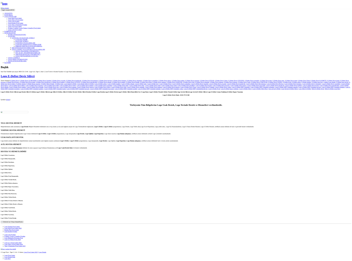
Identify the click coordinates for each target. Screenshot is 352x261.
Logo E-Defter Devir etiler (51, 85)
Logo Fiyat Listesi (9, 255)
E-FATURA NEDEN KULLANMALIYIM (28, 44)
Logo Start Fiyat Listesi (15, 18)
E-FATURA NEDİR (21, 39)
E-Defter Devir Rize (146, 82)
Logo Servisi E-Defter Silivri (289, 89)
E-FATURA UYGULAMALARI (25, 43)
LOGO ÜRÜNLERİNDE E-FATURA (26, 56)
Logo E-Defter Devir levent (311, 85)
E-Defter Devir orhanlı (104, 82)
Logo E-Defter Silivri (245, 89)
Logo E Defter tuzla (140, 84)
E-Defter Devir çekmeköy (134, 80)
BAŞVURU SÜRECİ (21, 41)
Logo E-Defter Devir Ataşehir (199, 84)
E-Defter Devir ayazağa (58, 80)
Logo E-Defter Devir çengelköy (331, 84)
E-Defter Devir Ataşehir (44, 80)
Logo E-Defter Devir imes (120, 85)
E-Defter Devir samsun (159, 82)
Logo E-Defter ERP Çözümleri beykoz (309, 87)
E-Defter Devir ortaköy (118, 82)
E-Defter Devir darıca (165, 80)
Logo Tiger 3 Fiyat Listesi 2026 (13, 244)
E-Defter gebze (296, 82)
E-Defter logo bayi (317, 82)
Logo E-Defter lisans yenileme (229, 89)
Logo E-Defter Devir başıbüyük (236, 84)
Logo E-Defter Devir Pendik (35, 87)
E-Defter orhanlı (21, 84)
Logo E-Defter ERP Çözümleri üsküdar (149, 89)
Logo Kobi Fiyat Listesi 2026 (13, 228)
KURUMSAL (8, 15)
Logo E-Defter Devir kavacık (221, 85)
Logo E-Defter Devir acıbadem (181, 84)
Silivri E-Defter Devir (318, 89)
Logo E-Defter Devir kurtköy (293, 85)
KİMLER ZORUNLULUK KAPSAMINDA (28, 46)
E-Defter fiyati (287, 82)
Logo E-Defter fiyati (214, 89)
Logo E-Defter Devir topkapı (153, 87)
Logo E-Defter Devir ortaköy (17, 87)
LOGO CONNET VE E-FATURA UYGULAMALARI (28, 49)
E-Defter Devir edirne (178, 80)
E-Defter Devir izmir (291, 80)
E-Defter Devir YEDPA (275, 82)
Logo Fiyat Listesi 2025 (31, 252)
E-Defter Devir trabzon (230, 82)
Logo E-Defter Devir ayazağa (217, 84)
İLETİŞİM (7, 62)
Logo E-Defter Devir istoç (136, 85)
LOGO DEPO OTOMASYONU (18, 59)
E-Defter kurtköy (306, 82)
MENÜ (7, 10)
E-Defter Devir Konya (12, 82)
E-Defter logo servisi (342, 82)
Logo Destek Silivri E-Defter (85, 84)
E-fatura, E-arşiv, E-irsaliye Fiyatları (14, 236)
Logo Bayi (7, 258)
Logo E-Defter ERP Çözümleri (241, 87)
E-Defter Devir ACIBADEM (28, 80)
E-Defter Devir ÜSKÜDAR (259, 82)
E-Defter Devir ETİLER (207, 80)
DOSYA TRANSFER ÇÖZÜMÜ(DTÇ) (27, 51)
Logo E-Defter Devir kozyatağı (256, 85)
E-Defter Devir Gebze (221, 80)
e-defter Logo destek (330, 82)
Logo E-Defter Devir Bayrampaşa (256, 84)
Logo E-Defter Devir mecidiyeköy (329, 85)
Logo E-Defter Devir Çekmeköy (311, 84)
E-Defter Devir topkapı (216, 82)
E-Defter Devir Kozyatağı (27, 82)
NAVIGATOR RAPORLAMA (17, 61)
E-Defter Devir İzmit (304, 80)
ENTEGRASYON (10, 33)
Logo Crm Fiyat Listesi (15, 29)
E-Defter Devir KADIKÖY (318, 80)
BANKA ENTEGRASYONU (17, 34)
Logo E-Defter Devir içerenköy (103, 85)
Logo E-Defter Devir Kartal (204, 85)
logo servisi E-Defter (274, 89)
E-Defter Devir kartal (333, 80)
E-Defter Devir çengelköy (150, 80)
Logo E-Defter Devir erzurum (34, 85)
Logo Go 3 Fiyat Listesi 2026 (13, 243)
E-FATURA (11, 36)
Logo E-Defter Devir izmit (169, 85)
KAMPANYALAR (10, 31)
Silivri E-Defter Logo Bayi (332, 89)
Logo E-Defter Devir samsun (67, 87)
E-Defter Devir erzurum (192, 80)
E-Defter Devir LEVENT (73, 82)
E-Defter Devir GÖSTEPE (236, 80)
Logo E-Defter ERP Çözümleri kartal (55, 89)
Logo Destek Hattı (9, 257)
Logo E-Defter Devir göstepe (85, 85)
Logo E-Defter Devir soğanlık (135, 87)
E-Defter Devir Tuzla (244, 82)
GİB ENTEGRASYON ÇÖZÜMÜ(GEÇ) (27, 54)
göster (8, 99)
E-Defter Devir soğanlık (202, 82)
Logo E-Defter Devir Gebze (68, 85)
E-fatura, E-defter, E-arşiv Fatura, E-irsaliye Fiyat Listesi (24, 28)
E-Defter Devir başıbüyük (73, 80)
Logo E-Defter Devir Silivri (18, 76)
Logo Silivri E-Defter (305, 89)
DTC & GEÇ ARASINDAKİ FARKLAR (27, 53)
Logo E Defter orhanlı (127, 84)
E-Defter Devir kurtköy (58, 82)
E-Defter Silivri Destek (47, 84)
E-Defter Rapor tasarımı (33, 84)
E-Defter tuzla (59, 84)
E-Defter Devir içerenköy (252, 80)
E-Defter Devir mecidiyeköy (89, 82)
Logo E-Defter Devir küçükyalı (275, 85)
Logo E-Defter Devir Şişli (118, 87)
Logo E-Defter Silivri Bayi (260, 89)
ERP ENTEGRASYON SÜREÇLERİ (23, 48)
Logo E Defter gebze (101, 84)
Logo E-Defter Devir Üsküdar (205, 87)
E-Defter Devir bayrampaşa (90, 80)
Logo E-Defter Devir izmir (153, 85)
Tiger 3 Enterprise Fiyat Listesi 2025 (14, 246)
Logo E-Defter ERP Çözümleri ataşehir (286, 87)
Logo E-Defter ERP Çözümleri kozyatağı (102, 89)
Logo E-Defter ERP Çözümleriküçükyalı (195, 89)
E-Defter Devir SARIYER (174, 82)
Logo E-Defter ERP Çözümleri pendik (126, 89)
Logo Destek (42, 252)
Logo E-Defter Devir (165, 84)
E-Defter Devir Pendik (132, 82)
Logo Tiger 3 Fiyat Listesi (15, 20)
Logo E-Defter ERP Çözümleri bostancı (333, 87)
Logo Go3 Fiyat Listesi (15, 26)
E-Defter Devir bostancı (119, 80)
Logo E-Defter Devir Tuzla (188, 87)
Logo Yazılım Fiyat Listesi (12, 226)
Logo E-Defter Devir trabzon (171, 87)
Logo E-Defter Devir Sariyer (85, 87)
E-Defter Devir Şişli (188, 82)
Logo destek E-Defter (70, 84)
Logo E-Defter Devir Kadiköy (186, 85)
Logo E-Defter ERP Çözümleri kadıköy (32, 89)
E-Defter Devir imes (266, 80)
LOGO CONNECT (14, 57)
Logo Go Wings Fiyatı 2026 (12, 239)
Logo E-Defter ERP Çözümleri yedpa (172, 89)
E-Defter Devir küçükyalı (43, 82)
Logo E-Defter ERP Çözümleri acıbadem (262, 87)
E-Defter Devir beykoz (105, 80)
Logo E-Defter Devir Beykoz (275, 84)
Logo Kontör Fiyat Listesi (15, 23)
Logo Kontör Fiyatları (10, 231)
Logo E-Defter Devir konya (238, 85)
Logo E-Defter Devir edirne (17, 85)
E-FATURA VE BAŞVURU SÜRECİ (23, 38)
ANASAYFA (8, 13)
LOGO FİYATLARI (10, 16)
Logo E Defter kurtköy (114, 84)
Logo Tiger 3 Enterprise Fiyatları (17, 25)
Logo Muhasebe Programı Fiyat (13, 238)
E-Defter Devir (14, 80)
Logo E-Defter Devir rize (51, 87)
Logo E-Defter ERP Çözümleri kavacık (77, 89)
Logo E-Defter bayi (153, 84)
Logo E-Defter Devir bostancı (293, 84)
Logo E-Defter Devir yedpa (223, 87)
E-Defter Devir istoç (278, 80)
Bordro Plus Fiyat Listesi (11, 230)
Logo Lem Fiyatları (13, 21)
